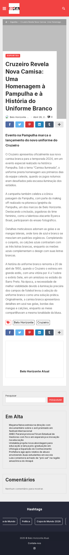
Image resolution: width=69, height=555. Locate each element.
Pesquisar (10, 395)
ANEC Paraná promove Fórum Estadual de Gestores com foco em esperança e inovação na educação (34, 436)
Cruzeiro (43, 322)
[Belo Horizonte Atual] (14, 8)
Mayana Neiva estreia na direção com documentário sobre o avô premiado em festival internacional (31, 427)
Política (25, 521)
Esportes (14, 22)
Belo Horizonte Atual (34, 371)
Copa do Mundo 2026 (47, 521)
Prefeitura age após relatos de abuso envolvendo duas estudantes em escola (31, 453)
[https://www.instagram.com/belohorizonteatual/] (34, 548)
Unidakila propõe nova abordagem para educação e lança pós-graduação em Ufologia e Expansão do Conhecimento (31, 446)
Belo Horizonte (23, 322)
